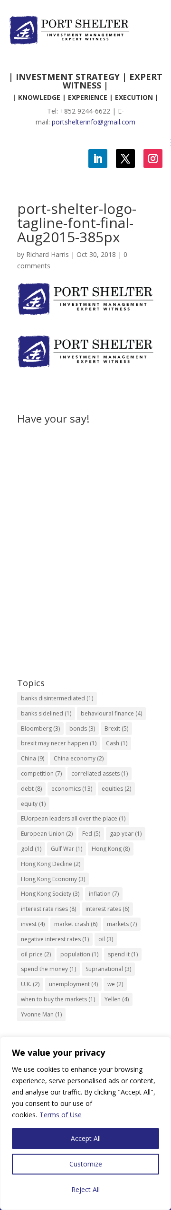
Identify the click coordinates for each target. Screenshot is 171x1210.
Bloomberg (40, 728)
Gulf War (66, 849)
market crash (75, 924)
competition (41, 773)
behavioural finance (111, 713)
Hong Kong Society (50, 894)
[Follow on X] (125, 158)
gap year (126, 834)
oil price (36, 954)
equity (33, 804)
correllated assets (99, 773)
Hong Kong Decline (50, 864)
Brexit (116, 728)
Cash (116, 743)
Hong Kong (111, 849)
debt (31, 789)
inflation (104, 894)
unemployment (73, 984)
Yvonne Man (41, 1014)
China (32, 758)
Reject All (85, 1189)
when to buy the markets (58, 999)
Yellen (116, 999)
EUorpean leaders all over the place (73, 818)
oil (105, 939)
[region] (85, 1123)
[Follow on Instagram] (152, 158)
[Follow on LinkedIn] (97, 158)
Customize (85, 1163)
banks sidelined (46, 713)
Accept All (86, 1138)
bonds (82, 728)
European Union (47, 834)
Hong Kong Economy (53, 879)
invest (33, 924)
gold (31, 849)
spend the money (48, 969)
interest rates (107, 909)
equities (116, 789)
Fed (91, 834)
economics (71, 789)
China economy (79, 758)
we (115, 984)
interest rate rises (48, 909)
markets (122, 924)
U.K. (30, 984)
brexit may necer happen (58, 743)
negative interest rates (55, 939)
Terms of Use (60, 1114)
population (79, 954)
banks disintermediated (57, 698)
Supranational (108, 969)
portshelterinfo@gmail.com (93, 121)
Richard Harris (47, 254)
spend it (123, 954)
